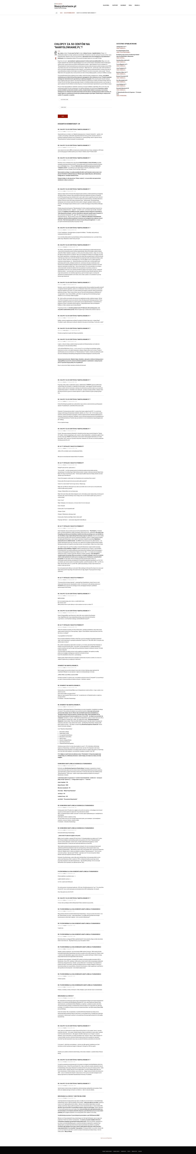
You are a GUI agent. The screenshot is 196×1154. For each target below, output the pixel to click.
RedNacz (64, 401)
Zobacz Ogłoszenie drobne (123, 52)
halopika (64, 925)
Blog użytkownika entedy (69, 12)
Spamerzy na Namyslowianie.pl (68, 665)
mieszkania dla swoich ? (66, 996)
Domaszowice (116, 1151)
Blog (63, 116)
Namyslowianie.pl (65, 6)
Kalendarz (123, 5)
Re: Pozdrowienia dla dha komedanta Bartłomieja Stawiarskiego (79, 947)
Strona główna (56, 13)
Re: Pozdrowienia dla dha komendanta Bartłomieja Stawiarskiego (80, 985)
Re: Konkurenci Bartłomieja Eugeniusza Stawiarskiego (76, 805)
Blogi (61, 12)
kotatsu (64, 900)
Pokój (128, 1151)
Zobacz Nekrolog (120, 48)
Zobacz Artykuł (120, 58)
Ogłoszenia (106, 5)
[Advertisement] (98, 26)
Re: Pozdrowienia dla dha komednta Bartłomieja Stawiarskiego (79, 909)
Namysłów (123, 1151)
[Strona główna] (58, 4)
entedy (59, 51)
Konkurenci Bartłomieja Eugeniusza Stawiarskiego (75, 763)
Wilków (140, 1151)
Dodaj (130, 5)
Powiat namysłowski (107, 1151)
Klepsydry (115, 5)
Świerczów (134, 1151)
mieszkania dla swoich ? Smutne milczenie (72, 1096)
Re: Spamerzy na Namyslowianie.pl (69, 685)
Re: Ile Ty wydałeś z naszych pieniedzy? (71, 446)
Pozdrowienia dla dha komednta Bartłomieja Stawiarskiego (78, 871)
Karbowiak (65, 247)
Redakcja (137, 5)
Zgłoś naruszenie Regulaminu (106, 1138)
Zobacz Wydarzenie (121, 95)
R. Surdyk (64, 998)
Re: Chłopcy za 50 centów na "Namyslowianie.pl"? (74, 129)
